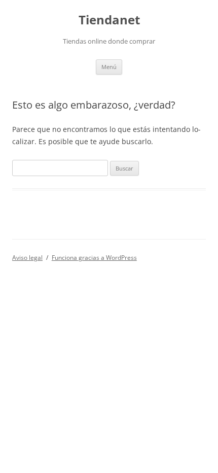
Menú (109, 67)
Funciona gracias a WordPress (94, 257)
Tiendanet (109, 20)
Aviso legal (27, 257)
